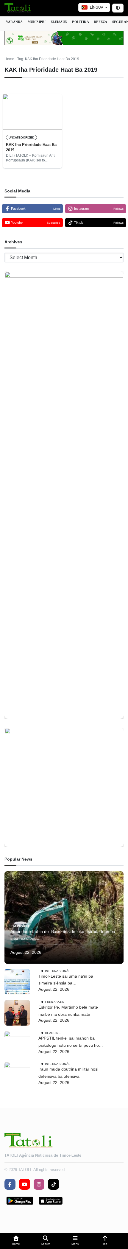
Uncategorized (21, 137)
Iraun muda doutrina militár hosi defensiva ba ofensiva (68, 1073)
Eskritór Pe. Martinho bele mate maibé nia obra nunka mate (68, 1011)
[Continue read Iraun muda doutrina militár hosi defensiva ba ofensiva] (17, 1075)
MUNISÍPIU (37, 22)
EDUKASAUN (55, 1002)
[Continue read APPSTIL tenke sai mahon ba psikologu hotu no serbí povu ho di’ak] (17, 1044)
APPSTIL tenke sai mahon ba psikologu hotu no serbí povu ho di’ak (68, 1042)
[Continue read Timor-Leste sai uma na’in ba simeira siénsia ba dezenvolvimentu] (17, 982)
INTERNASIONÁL (58, 971)
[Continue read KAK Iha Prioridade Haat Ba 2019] (32, 112)
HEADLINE (53, 1033)
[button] (16, 1241)
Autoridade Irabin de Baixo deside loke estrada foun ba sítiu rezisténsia (62, 935)
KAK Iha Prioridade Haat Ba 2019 (31, 147)
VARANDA (14, 22)
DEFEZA (100, 22)
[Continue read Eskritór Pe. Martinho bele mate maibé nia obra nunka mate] (17, 1013)
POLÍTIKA (80, 22)
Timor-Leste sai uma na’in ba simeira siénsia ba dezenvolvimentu (65, 980)
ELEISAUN (59, 22)
